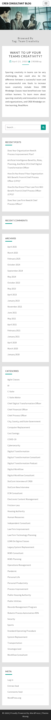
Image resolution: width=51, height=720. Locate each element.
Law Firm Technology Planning (21, 535)
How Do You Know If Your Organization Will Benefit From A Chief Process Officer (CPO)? (25, 177)
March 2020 (12, 348)
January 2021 (13, 336)
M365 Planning (14, 559)
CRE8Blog (36, 61)
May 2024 (11, 276)
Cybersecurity (13, 445)
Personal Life (13, 577)
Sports (10, 625)
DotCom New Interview (18, 487)
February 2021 (13, 330)
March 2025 (12, 252)
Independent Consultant (18, 523)
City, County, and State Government (24, 421)
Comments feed (14, 691)
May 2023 (11, 288)
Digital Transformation (18, 451)
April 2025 (12, 246)
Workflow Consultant (17, 654)
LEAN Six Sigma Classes (18, 541)
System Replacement (17, 637)
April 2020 (12, 342)
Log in (10, 680)
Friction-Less (13, 505)
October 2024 (13, 264)
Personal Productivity (17, 583)
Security (11, 619)
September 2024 (15, 270)
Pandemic (12, 571)
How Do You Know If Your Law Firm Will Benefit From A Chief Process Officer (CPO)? (25, 191)
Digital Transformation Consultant (23, 457)
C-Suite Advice (14, 397)
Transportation (14, 643)
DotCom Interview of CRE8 (19, 481)
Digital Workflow (15, 469)
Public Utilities (14, 601)
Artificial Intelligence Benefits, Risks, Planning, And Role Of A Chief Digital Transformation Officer (24, 164)
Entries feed (13, 686)
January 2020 (13, 354)
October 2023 (13, 282)
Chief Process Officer (17, 415)
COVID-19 (11, 439)
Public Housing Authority (19, 595)
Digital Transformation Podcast (22, 463)
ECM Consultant (15, 493)
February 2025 (13, 258)
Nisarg (26, 716)
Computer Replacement (18, 427)
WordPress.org (14, 697)
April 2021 (12, 324)
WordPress (35, 713)
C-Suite (10, 391)
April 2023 (12, 294)
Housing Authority (16, 511)
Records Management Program (22, 607)
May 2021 (11, 318)
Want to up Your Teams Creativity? (25, 54)
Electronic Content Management (22, 499)
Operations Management (19, 565)
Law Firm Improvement (18, 529)
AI (8, 385)
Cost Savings (13, 433)
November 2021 (14, 306)
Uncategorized (14, 649)
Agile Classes (13, 379)
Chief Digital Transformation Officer (24, 403)
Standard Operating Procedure (21, 630)
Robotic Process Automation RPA (23, 613)
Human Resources (15, 517)
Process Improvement (17, 589)
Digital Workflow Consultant (20, 475)
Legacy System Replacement (20, 547)
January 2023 (13, 300)
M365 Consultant (15, 553)
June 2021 (12, 312)
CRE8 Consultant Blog (16, 3)
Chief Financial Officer (17, 409)
